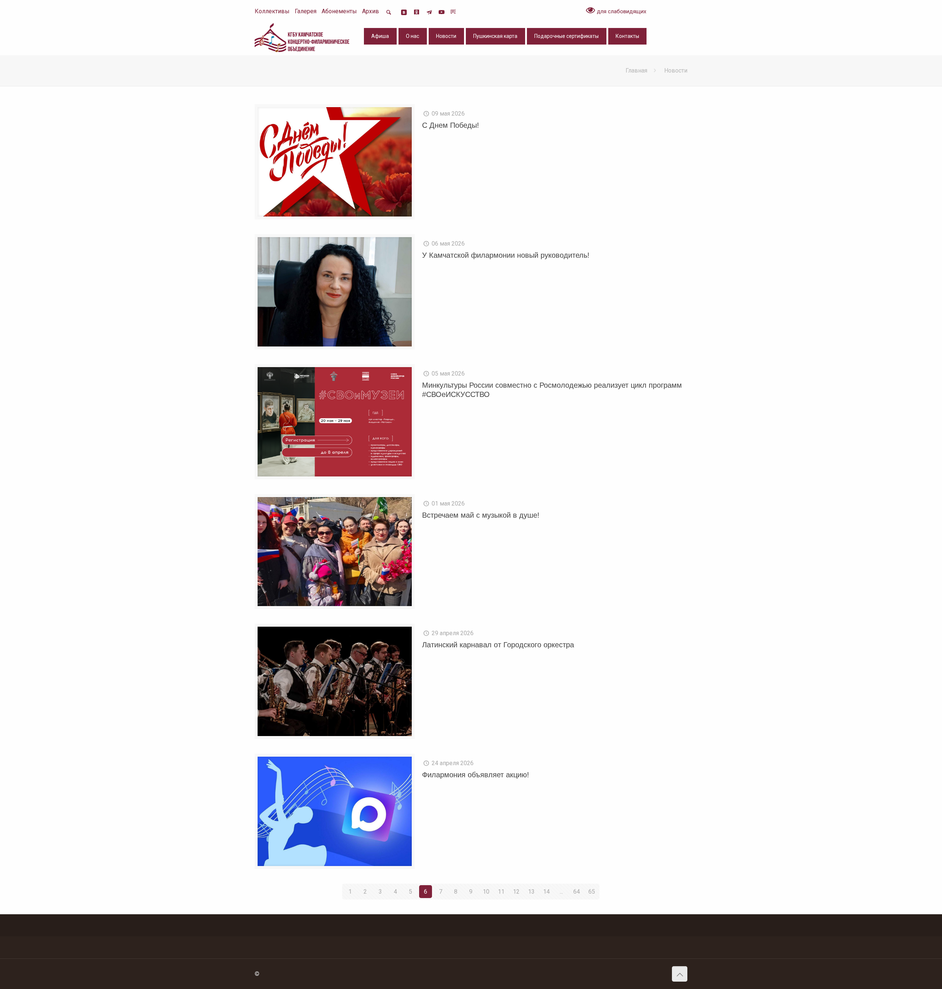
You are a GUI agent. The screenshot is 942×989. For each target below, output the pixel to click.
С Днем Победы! (450, 125)
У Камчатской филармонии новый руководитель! (505, 255)
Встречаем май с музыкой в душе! (480, 515)
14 (546, 891)
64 (576, 891)
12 (516, 891)
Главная (636, 70)
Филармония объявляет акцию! (475, 775)
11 (501, 891)
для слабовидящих (620, 11)
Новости (675, 70)
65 (591, 891)
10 (486, 891)
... (561, 891)
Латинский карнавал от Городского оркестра (498, 645)
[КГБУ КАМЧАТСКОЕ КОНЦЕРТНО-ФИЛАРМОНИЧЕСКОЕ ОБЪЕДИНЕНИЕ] (303, 37)
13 (531, 891)
